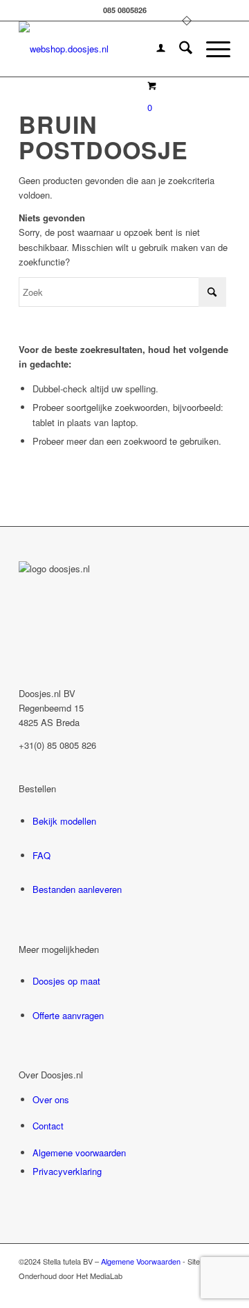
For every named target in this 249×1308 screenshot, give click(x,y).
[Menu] (211, 49)
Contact (48, 1125)
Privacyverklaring (67, 1171)
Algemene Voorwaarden (141, 1261)
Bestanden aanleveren (77, 889)
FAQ (41, 855)
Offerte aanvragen (68, 1015)
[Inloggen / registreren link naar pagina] (153, 49)
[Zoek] (178, 49)
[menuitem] (153, 49)
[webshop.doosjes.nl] (103, 49)
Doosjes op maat (66, 980)
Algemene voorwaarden (79, 1152)
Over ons (51, 1099)
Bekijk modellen (64, 820)
